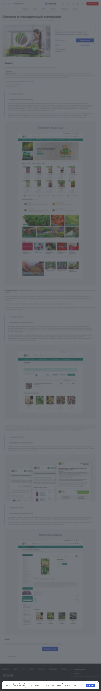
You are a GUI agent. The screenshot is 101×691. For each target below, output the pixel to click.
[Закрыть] (97, 682)
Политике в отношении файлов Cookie (55, 687)
